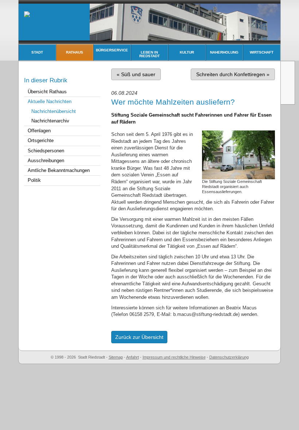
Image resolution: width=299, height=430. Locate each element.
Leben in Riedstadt (149, 54)
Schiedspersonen (46, 150)
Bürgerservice (112, 50)
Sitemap (116, 357)
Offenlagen (39, 130)
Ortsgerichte (41, 140)
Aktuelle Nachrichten (49, 101)
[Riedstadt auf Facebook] (288, 96)
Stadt (37, 52)
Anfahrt (132, 357)
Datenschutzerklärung (229, 357)
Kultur (187, 52)
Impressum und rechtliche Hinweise (174, 357)
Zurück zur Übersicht (139, 337)
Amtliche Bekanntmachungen (59, 170)
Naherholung (224, 52)
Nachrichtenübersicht (53, 111)
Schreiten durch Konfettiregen (232, 74)
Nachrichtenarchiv (50, 121)
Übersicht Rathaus (47, 91)
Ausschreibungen (46, 160)
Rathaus (74, 52)
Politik (34, 180)
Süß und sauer (136, 74)
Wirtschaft (261, 52)
